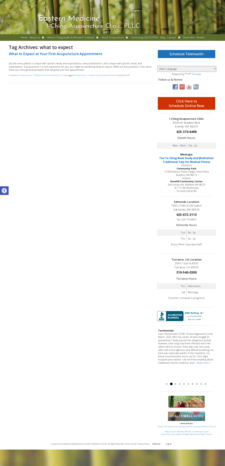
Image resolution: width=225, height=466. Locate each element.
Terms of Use (130, 443)
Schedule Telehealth (186, 54)
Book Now (189, 37)
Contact (171, 37)
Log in (168, 443)
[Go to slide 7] (192, 384)
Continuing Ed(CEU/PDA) (144, 37)
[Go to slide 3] (175, 384)
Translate (196, 74)
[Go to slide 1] (167, 384)
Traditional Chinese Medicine (47, 75)
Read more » (204, 362)
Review (200, 37)
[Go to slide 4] (179, 384)
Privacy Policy (143, 443)
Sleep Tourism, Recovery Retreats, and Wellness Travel (186, 431)
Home (24, 37)
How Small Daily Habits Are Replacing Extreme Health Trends (186, 434)
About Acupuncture (112, 37)
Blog (162, 37)
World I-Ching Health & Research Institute (70, 37)
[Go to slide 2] (171, 384)
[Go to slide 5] (184, 384)
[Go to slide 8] (196, 384)
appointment (109, 75)
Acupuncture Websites (60, 443)
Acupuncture (25, 75)
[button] (4, 190)
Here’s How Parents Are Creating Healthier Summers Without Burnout (187, 426)
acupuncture (80, 75)
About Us (34, 37)
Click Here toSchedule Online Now (186, 103)
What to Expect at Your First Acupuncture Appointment (55, 53)
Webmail (156, 443)
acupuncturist (95, 75)
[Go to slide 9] (201, 384)
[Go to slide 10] (205, 384)
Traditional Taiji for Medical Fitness (186, 162)
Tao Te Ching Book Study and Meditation (186, 158)
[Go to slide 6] (188, 384)
